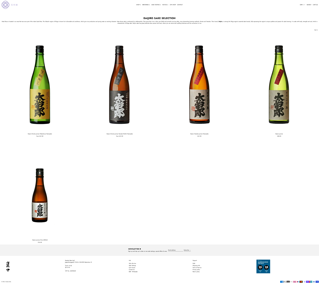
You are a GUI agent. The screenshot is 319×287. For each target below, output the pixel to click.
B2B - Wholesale (133, 272)
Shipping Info (196, 265)
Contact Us (131, 269)
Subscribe (186, 250)
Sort (315, 30)
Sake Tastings (132, 265)
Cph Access (132, 267)
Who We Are (132, 263)
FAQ (194, 263)
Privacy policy (196, 269)
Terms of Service (197, 267)
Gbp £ (302, 5)
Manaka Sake (8, 281)
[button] (309, 5)
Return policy (196, 272)
